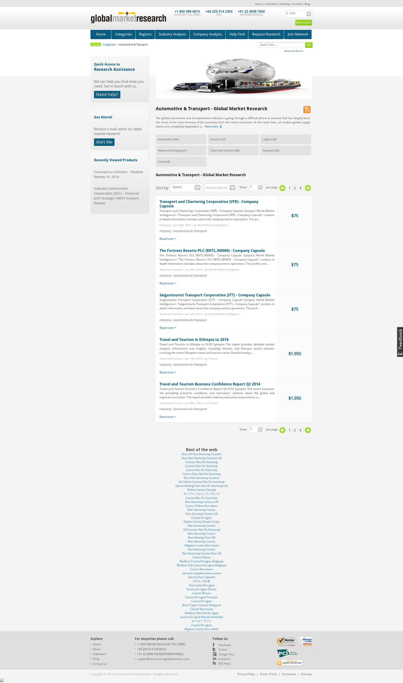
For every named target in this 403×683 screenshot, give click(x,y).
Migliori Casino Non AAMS (201, 629)
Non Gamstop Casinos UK (201, 502)
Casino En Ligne (201, 518)
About (259, 4)
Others (162, 161)
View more (212, 126)
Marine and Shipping (170, 150)
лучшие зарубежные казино (201, 573)
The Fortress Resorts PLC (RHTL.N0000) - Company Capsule (212, 250)
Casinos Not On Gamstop (201, 462)
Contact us (100, 664)
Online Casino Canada (201, 490)
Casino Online (202, 557)
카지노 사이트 (201, 581)
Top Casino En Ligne (202, 585)
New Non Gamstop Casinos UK (202, 458)
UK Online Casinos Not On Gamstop (201, 482)
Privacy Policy (246, 674)
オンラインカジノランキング (201, 494)
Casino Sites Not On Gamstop (201, 474)
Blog (307, 4)
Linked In (224, 659)
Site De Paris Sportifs (201, 577)
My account (303, 22)
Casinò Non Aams (201, 609)
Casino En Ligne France (202, 589)
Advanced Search (293, 50)
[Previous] (282, 190)
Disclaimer (289, 674)
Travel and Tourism (221, 150)
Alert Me (104, 142)
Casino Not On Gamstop (201, 470)
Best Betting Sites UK (201, 537)
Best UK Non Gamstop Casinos (202, 454)
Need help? (107, 94)
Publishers (271, 4)
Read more (167, 239)
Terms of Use (268, 674)
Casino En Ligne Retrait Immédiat (201, 617)
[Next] (308, 188)
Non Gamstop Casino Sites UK (201, 553)
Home (101, 34)
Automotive (165, 139)
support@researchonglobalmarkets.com (163, 659)
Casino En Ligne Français (201, 597)
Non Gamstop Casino (201, 510)
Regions (145, 34)
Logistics (268, 139)
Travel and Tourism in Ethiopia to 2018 (194, 339)
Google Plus (226, 654)
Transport (268, 150)
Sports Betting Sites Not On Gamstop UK (201, 486)
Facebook (225, 645)
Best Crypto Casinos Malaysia (201, 605)
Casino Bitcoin (201, 593)
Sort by (162, 187)
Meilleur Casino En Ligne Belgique (202, 561)
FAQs (96, 659)
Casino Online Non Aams (201, 506)
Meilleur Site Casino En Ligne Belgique (201, 565)
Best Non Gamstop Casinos (201, 478)
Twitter (223, 650)
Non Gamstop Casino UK (202, 514)
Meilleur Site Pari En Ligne (202, 613)
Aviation (215, 139)
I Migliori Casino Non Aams (201, 545)
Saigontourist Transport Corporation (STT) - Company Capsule (215, 295)
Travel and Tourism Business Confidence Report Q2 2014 (210, 384)
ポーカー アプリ (201, 621)
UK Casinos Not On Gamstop (201, 530)
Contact (297, 4)
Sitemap (285, 4)
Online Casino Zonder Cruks (202, 522)
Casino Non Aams (201, 569)
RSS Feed (224, 664)
